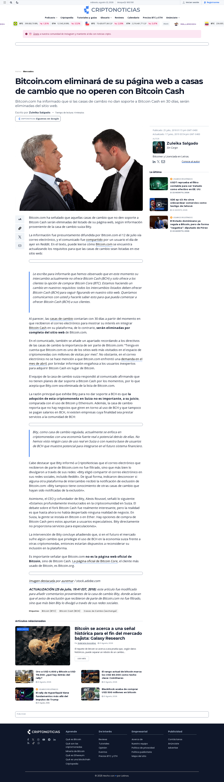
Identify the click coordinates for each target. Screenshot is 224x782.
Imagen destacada (42, 581)
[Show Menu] (4, 2)
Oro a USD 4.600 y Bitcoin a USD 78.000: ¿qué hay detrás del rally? (55, 674)
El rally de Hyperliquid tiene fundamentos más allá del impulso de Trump (52, 696)
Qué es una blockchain (78, 759)
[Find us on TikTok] (33, 743)
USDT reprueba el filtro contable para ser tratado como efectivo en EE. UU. (186, 186)
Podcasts (50, 17)
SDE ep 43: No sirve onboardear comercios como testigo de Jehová (188, 202)
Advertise (173, 747)
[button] (19, 232)
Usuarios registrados (48, 689)
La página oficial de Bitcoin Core (95, 561)
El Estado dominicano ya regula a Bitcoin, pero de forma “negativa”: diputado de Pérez (189, 224)
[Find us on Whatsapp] (39, 743)
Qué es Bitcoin (73, 739)
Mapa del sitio (139, 756)
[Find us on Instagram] (38, 739)
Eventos (103, 752)
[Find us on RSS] (28, 743)
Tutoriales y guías (87, 17)
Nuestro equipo (140, 743)
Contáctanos (175, 739)
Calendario (133, 17)
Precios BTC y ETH (153, 17)
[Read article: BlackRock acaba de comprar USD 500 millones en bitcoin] (90, 694)
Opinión (103, 747)
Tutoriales (104, 743)
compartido (94, 240)
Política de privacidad (143, 747)
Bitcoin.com (104, 244)
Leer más (83, 658)
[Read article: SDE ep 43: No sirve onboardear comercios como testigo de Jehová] (159, 204)
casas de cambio (61, 319)
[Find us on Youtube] (44, 739)
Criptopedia (66, 17)
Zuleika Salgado (39, 112)
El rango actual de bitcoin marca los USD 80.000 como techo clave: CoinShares (122, 674)
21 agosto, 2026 (106, 643)
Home (18, 71)
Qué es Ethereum (75, 755)
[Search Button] (11, 2)
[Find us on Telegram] (49, 739)
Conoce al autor (191, 161)
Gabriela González (87, 643)
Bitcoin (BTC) (49, 611)
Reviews (119, 17)
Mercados (28, 71)
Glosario (105, 17)
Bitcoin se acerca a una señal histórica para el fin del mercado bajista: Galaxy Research (108, 633)
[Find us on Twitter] (33, 739)
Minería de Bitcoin (75, 751)
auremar (67, 581)
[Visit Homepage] (112, 10)
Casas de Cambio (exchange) (100, 611)
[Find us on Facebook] (28, 739)
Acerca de (137, 739)
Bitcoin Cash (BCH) (70, 611)
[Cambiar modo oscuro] (17, 2)
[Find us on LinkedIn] (54, 739)
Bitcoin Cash (38, 328)
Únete (36, 33)
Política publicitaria (142, 752)
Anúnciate (172, 17)
